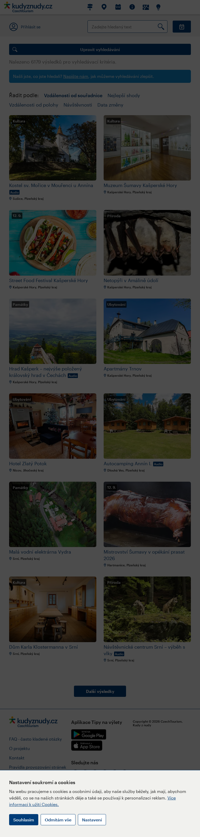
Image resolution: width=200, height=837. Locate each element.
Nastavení (92, 819)
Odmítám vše (58, 819)
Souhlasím (23, 819)
